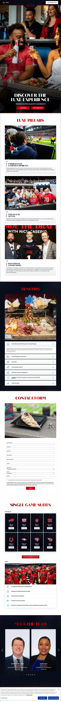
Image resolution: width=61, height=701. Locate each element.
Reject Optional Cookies (53, 697)
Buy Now (11, 528)
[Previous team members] (2, 650)
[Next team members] (59, 650)
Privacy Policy (29, 695)
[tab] (26, 674)
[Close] (58, 689)
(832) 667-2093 (17, 669)
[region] (30, 694)
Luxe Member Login (52, 2)
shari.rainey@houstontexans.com (43, 667)
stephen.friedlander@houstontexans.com (17, 667)
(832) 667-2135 (43, 669)
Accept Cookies (42, 697)
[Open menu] (4, 2)
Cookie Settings (4, 697)
